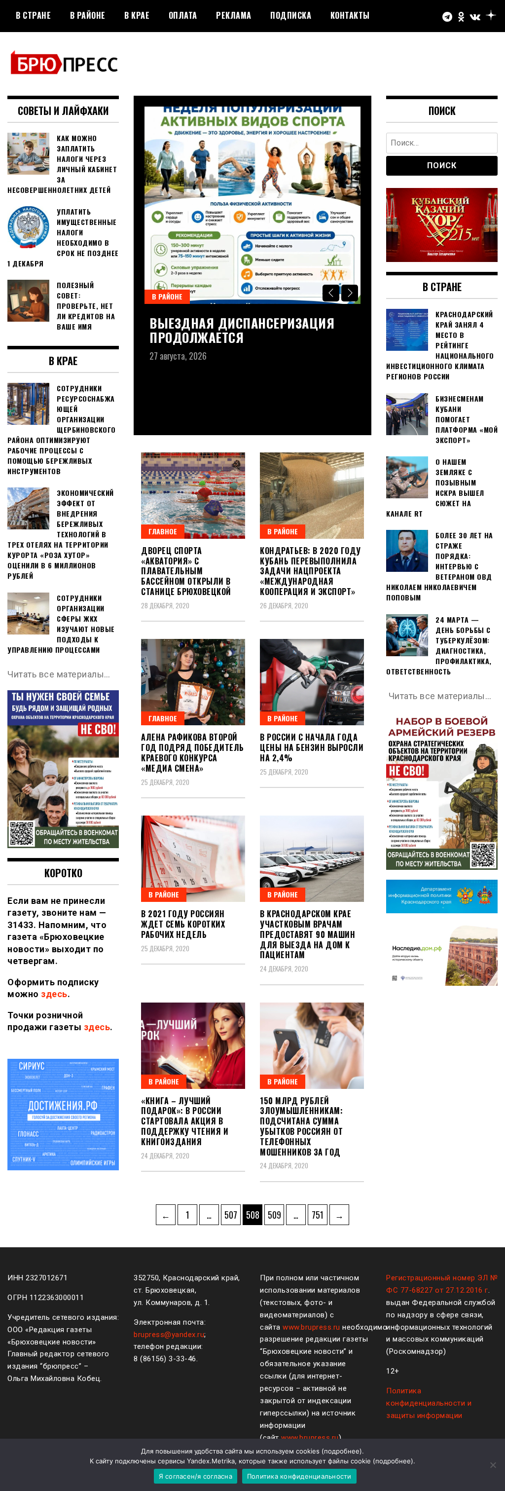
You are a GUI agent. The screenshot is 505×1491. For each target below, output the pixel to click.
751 (319, 1214)
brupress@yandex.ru (169, 1334)
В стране (33, 15)
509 (275, 1214)
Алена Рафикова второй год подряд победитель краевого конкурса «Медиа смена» (192, 752)
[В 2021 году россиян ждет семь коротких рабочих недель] (193, 859)
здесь (54, 994)
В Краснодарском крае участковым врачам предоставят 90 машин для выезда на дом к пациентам (307, 934)
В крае (136, 15)
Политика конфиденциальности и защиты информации (428, 1403)
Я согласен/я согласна (195, 1476)
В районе (88, 15)
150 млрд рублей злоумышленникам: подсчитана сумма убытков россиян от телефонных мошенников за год (301, 1126)
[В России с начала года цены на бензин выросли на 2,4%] (312, 682)
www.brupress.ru (311, 1327)
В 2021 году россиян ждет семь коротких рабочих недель (183, 924)
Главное (162, 531)
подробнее (342, 1451)
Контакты (350, 15)
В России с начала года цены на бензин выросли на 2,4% (311, 747)
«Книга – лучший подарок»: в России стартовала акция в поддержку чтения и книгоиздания (184, 1121)
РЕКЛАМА (234, 15)
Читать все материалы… (58, 674)
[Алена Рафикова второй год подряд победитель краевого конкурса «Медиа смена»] (193, 682)
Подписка (290, 15)
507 (232, 1214)
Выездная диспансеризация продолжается (241, 330)
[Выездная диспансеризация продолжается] (252, 205)
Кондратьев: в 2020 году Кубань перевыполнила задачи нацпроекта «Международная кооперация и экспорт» (310, 571)
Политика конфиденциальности (299, 1476)
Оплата (183, 15)
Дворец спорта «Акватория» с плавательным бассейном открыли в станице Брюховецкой (186, 571)
